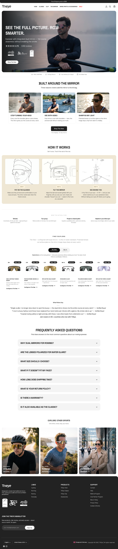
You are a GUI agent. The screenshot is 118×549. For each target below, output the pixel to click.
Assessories (64, 497)
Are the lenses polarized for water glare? (43, 352)
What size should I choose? (34, 361)
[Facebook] (4, 546)
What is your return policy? (35, 388)
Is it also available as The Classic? (38, 407)
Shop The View (12, 62)
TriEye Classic (65, 490)
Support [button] (94, 485)
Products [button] (65, 485)
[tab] (54, 250)
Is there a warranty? (31, 397)
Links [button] (33, 485)
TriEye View (64, 488)
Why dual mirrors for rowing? (37, 343)
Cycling (33, 488)
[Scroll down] (59, 68)
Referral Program (95, 494)
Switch (66, 546)
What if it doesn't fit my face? (36, 370)
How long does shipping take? (36, 379)
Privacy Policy (94, 503)
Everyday (34, 497)
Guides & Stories (95, 506)
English (7, 542)
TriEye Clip (64, 494)
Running (33, 490)
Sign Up (29, 528)
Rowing (33, 494)
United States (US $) (19, 542)
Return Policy (94, 500)
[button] (15, 484)
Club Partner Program (96, 497)
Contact (92, 488)
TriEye (101, 542)
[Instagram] (6, 546)
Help (91, 490)
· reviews (19, 46)
